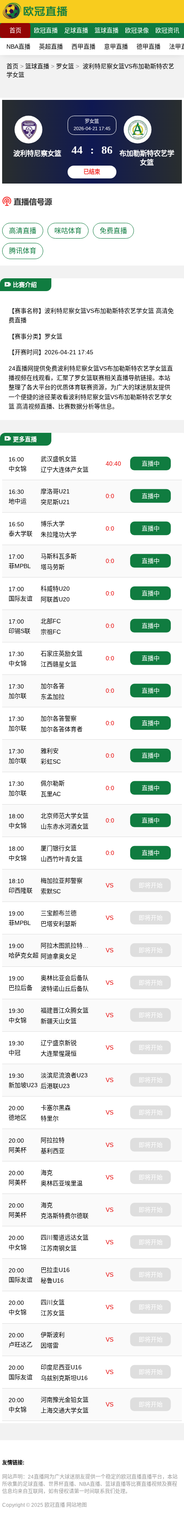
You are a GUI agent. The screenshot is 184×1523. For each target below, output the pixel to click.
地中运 (18, 501)
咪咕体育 (68, 230)
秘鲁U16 (52, 1280)
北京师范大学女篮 (65, 815)
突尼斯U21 (55, 502)
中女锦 (18, 468)
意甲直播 (116, 46)
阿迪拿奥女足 (59, 956)
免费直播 (113, 230)
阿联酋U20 (55, 599)
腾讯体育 (22, 250)
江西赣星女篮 (59, 664)
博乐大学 (53, 523)
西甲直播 (83, 46)
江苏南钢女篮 (59, 1248)
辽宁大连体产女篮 (65, 469)
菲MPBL (20, 566)
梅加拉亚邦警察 (62, 880)
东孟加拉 (53, 696)
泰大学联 (21, 533)
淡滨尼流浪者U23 (64, 1075)
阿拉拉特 (53, 1140)
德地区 (18, 1117)
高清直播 (22, 230)
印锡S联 (19, 630)
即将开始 (151, 885)
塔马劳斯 (53, 566)
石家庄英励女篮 (62, 653)
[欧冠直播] (35, 19)
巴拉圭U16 (55, 1269)
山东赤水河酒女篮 (65, 826)
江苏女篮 (53, 1313)
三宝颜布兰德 (59, 913)
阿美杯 (18, 1150)
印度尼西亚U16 (61, 1367)
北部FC (51, 621)
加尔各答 (53, 686)
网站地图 (76, 1505)
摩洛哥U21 (55, 491)
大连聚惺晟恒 (59, 1053)
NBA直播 (18, 46)
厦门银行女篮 (59, 848)
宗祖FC (51, 631)
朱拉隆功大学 (59, 534)
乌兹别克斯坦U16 (64, 1377)
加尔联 (18, 695)
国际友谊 (21, 598)
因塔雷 (50, 1345)
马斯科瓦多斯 (59, 556)
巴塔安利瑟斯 (59, 923)
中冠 (15, 1052)
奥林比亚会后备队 (65, 977)
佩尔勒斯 (53, 783)
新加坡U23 (23, 1085)
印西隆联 (21, 890)
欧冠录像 (137, 30)
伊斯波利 (53, 1334)
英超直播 (51, 46)
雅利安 (50, 750)
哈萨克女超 (24, 955)
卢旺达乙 (21, 1344)
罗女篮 (65, 66)
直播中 (151, 463)
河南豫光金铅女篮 (65, 1399)
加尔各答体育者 (62, 729)
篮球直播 (107, 30)
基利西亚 (53, 1150)
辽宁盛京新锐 (59, 1042)
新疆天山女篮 (59, 1021)
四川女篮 (53, 1302)
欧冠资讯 (167, 30)
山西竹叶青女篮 (62, 858)
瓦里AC (51, 794)
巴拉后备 (21, 987)
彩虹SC (51, 761)
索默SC (51, 891)
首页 (15, 30)
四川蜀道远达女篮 (65, 1237)
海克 (47, 1172)
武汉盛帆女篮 (59, 458)
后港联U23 (55, 1085)
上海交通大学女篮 (65, 1410)
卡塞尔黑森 (56, 1107)
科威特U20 (55, 588)
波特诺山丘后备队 (65, 988)
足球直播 (76, 30)
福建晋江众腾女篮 (65, 1010)
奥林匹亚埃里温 (62, 1183)
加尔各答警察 (59, 718)
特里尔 (50, 1118)
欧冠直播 (46, 30)
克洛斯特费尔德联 (65, 1215)
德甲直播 (148, 46)
